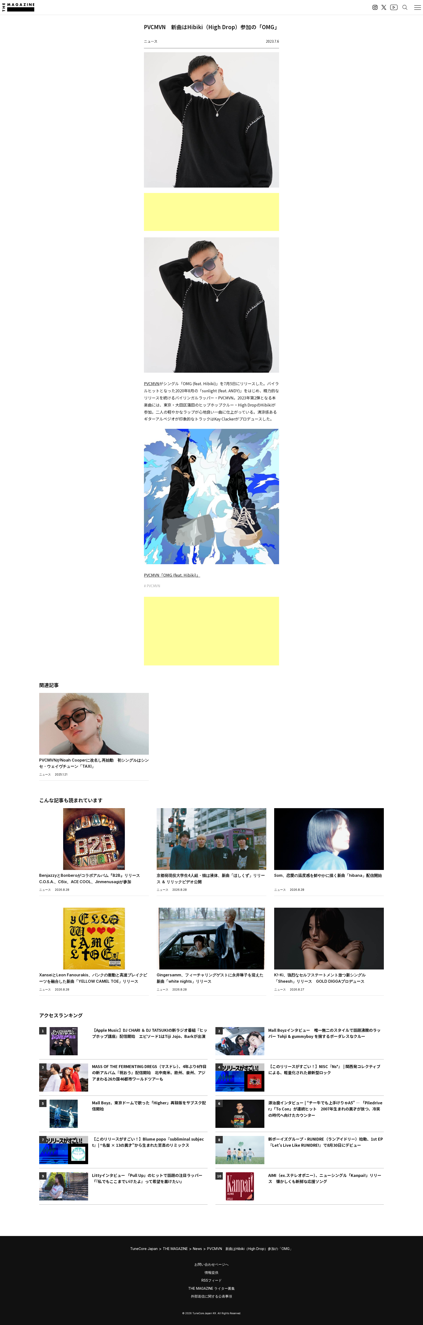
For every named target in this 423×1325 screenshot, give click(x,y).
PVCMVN (151, 383)
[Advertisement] (211, 212)
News (197, 1249)
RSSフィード (211, 1280)
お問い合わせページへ (211, 1264)
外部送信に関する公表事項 (211, 1296)
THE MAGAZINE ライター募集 (211, 1288)
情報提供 (211, 1272)
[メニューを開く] (417, 7)
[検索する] (404, 7)
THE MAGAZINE (175, 1249)
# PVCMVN (152, 585)
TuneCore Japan (144, 1249)
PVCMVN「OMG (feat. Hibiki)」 (172, 575)
